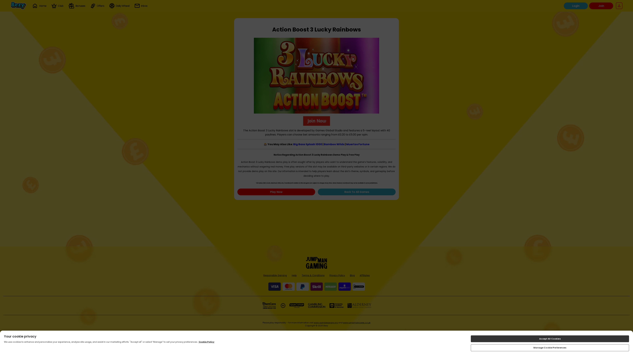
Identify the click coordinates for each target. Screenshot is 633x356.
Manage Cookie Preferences (549, 347)
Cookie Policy (206, 341)
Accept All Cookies (549, 338)
